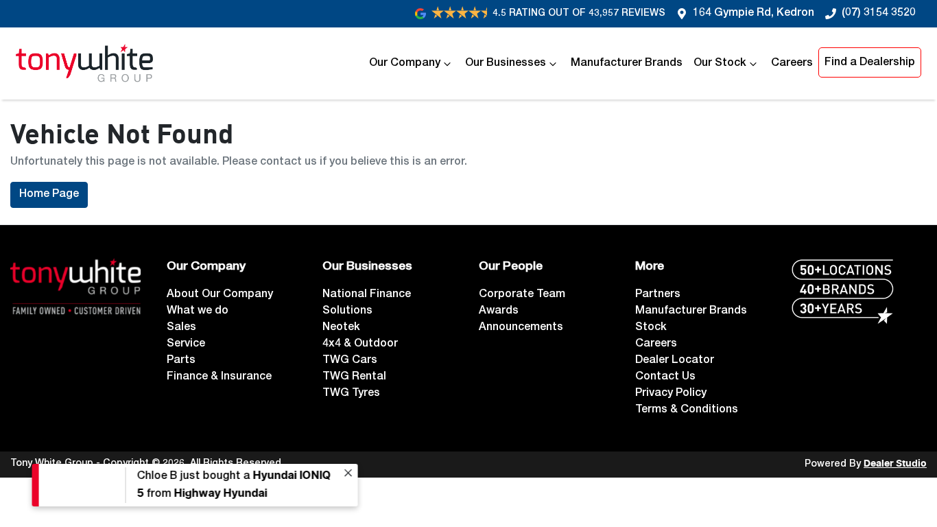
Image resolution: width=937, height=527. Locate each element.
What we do (197, 311)
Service (186, 344)
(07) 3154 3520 (879, 13)
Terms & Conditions (686, 410)
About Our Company (220, 295)
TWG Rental (354, 377)
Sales (181, 328)
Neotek (341, 328)
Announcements (521, 328)
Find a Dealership (870, 63)
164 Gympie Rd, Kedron (753, 13)
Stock (651, 328)
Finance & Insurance (219, 377)
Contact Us (665, 377)
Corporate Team (522, 295)
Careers (792, 63)
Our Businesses (505, 63)
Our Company (404, 63)
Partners (657, 295)
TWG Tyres (351, 393)
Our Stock (719, 63)
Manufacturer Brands (627, 63)
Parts (181, 360)
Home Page (49, 194)
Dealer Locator (674, 360)
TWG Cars (349, 360)
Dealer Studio (895, 464)
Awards (499, 311)
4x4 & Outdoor (360, 344)
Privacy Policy (671, 393)
